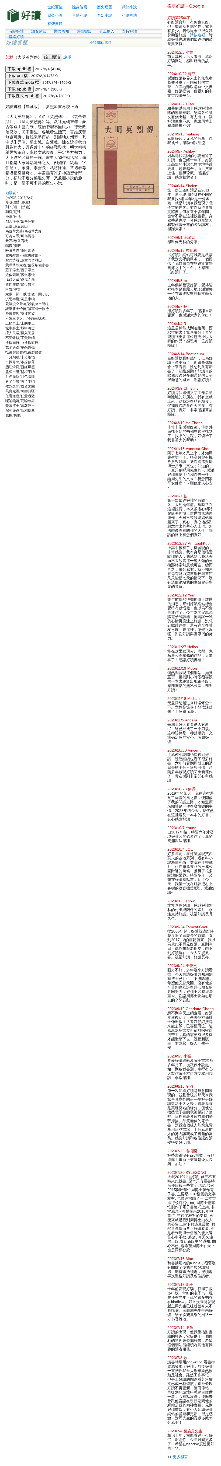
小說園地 (129, 15)
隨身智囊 (79, 7)
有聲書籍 (55, 23)
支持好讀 (129, 31)
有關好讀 (16, 31)
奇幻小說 (104, 15)
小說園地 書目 (100, 43)
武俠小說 (129, 7)
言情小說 (79, 15)
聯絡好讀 (16, 36)
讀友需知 (38, 31)
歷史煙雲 (104, 7)
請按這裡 (197, 35)
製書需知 (84, 31)
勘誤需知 (61, 31)
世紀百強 (55, 7)
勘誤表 (10, 193)
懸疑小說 (55, 15)
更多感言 (180, 1457)
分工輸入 (106, 31)
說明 (67, 57)
